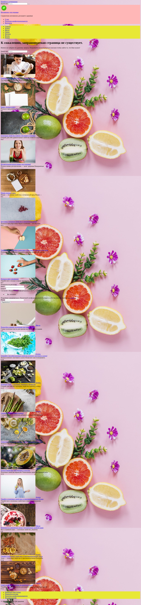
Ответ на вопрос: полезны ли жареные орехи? (17, 585)
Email (3, 289)
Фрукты (8, 34)
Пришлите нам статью (13, 592)
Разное (7, 38)
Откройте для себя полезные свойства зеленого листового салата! (24, 356)
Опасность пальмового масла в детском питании (18, 78)
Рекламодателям (10, 598)
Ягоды (7, 36)
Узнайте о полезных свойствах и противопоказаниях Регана (22, 499)
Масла (7, 30)
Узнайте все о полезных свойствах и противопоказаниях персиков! (24, 250)
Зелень (7, 28)
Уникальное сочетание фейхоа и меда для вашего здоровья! (22, 442)
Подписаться (6, 302)
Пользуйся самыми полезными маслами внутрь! (18, 327)
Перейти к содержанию (9, 2)
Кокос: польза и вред (8, 107)
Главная (8, 26)
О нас (7, 19)
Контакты (8, 23)
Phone (3, 300)
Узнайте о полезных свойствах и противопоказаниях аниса (22, 556)
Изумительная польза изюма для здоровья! (16, 164)
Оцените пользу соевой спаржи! (12, 413)
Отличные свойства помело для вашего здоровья (18, 136)
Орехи (7, 32)
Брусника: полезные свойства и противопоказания (19, 222)
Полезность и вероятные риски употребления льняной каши (22, 528)
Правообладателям (11, 594)
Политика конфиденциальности (16, 21)
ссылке (72, 298)
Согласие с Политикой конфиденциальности (17, 291)
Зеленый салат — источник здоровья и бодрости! (18, 384)
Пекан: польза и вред (8, 193)
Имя (3, 286)
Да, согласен (11, 294)
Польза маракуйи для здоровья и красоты (15, 470)
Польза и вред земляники (10, 279)
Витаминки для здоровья (9, 12)
